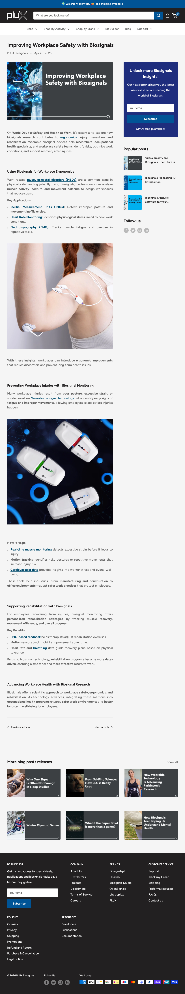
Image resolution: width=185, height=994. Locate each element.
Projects (75, 882)
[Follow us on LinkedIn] (146, 230)
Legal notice (15, 959)
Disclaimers (77, 888)
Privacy (12, 930)
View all (172, 762)
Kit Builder (112, 29)
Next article (101, 727)
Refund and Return (19, 947)
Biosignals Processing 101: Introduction (161, 180)
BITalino (114, 877)
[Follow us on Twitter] (132, 230)
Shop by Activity (55, 29)
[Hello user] (167, 16)
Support (142, 29)
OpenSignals (117, 888)
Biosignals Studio (120, 882)
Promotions (14, 941)
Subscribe (150, 119)
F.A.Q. (153, 894)
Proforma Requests (161, 888)
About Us (76, 871)
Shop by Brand (85, 29)
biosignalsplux (118, 871)
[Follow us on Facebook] (126, 230)
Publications (69, 930)
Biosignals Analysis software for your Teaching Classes (157, 200)
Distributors (78, 877)
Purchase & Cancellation (23, 953)
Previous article (20, 727)
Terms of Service (81, 894)
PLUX (112, 900)
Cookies (12, 924)
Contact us (156, 900)
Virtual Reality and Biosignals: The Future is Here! (160, 160)
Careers (75, 900)
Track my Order (159, 877)
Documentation (71, 936)
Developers (68, 924)
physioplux (116, 894)
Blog (128, 29)
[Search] (158, 16)
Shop (30, 29)
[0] (175, 15)
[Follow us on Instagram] (139, 230)
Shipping (154, 882)
